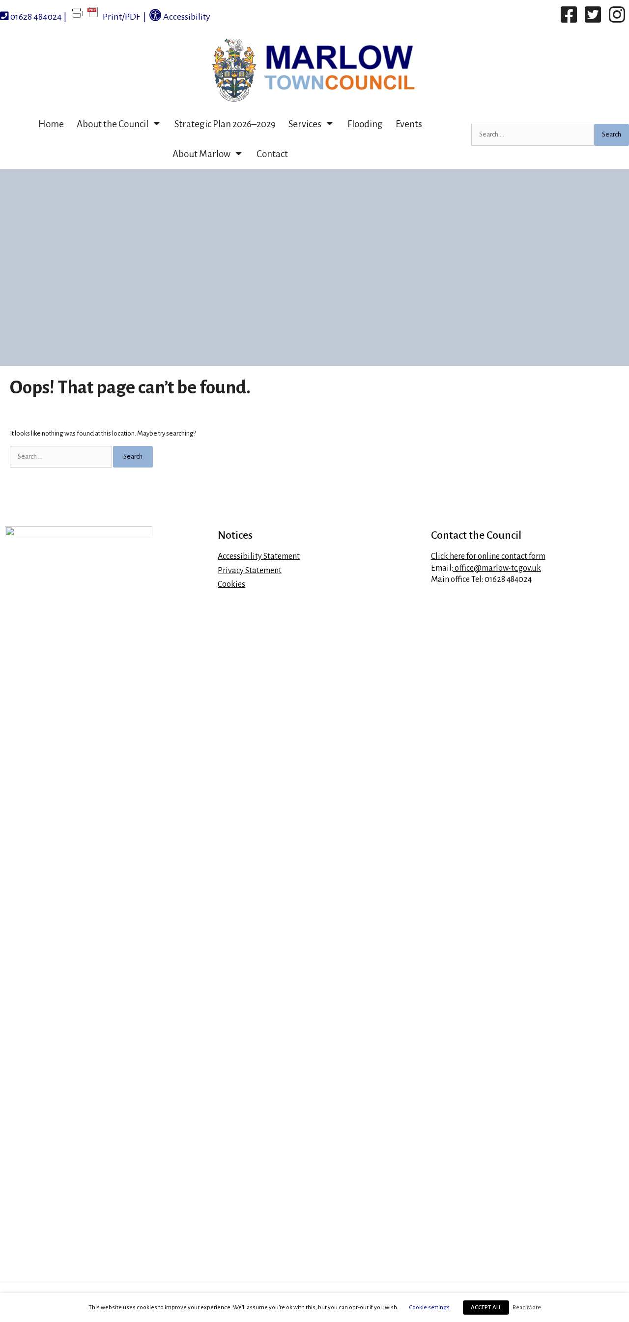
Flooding (365, 124)
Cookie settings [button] (429, 1307)
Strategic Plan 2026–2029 (225, 124)
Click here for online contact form (488, 556)
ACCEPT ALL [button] (486, 1307)
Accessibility (186, 17)
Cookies (231, 584)
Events (409, 124)
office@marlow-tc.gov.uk (497, 568)
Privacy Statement (250, 570)
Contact (272, 154)
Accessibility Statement (259, 556)
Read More (527, 1307)
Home (51, 124)
